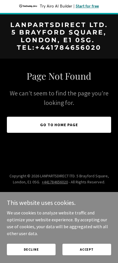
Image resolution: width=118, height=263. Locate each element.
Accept (87, 249)
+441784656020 (55, 182)
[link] (59, 48)
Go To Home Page (59, 124)
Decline (31, 249)
